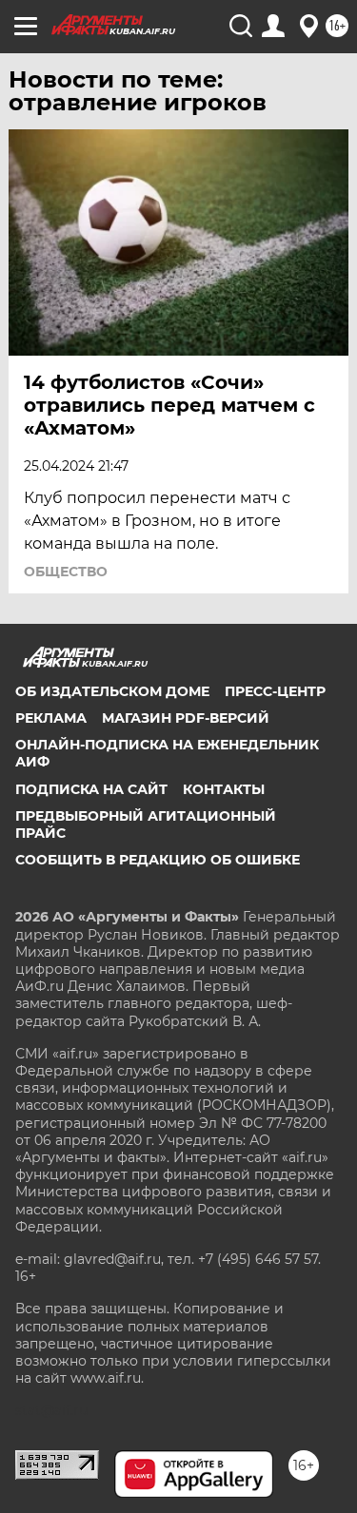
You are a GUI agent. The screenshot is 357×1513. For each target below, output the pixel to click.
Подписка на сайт (91, 789)
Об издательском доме (112, 691)
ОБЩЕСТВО (66, 571)
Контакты (224, 789)
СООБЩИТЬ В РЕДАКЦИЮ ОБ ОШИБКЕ (157, 859)
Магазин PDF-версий (185, 718)
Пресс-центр (275, 691)
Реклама (51, 718)
